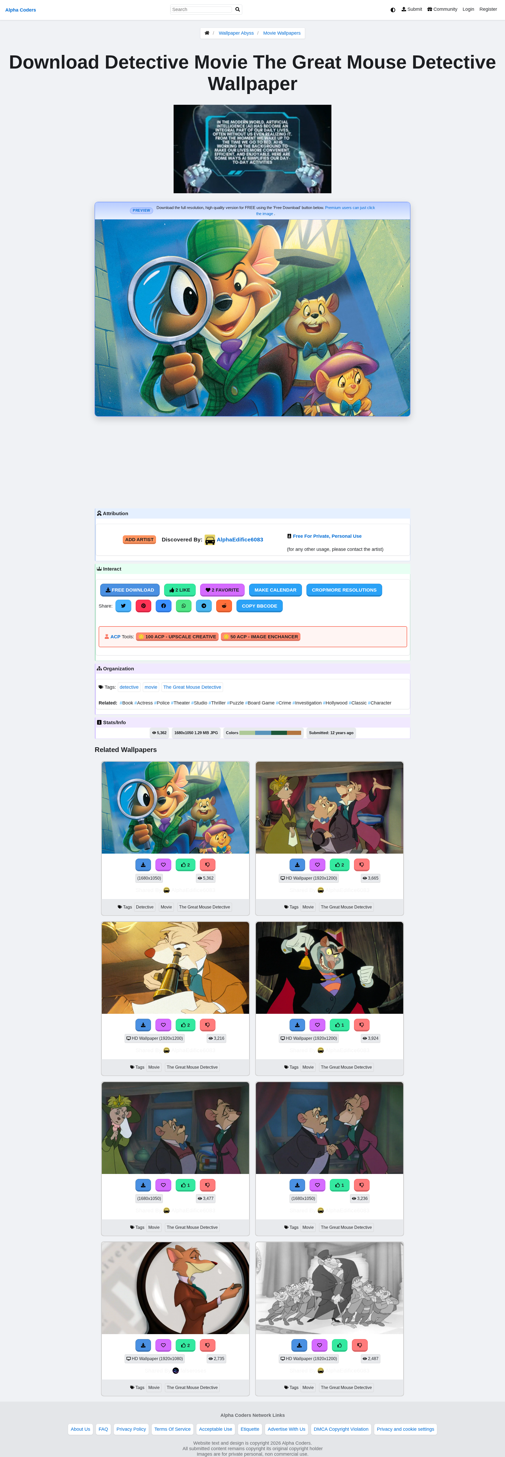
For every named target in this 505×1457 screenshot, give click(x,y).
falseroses (193, 1370)
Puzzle (236, 703)
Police (162, 703)
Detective (145, 907)
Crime (284, 703)
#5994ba (263, 733)
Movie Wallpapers (282, 33)
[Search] (237, 9)
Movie (166, 907)
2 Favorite (224, 590)
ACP (115, 636)
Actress (144, 703)
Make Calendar (275, 590)
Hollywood (336, 703)
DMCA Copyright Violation (341, 1429)
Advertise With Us (286, 1429)
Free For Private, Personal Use (327, 536)
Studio (200, 703)
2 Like (182, 590)
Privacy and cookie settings (405, 1429)
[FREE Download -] (143, 865)
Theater (181, 703)
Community (444, 9)
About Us (80, 1429)
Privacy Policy (131, 1429)
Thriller (218, 703)
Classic (358, 703)
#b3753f (294, 733)
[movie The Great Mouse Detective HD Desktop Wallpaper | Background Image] (329, 852)
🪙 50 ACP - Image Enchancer (260, 636)
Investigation (307, 703)
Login (468, 9)
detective (129, 687)
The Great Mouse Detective (192, 687)
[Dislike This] (208, 865)
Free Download (132, 590)
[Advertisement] (252, 461)
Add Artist (139, 539)
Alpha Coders (20, 10)
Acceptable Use (215, 1429)
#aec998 (247, 733)
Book (127, 703)
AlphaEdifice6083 (240, 539)
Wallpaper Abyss (236, 33)
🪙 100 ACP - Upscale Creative (177, 636)
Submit (414, 9)
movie (151, 687)
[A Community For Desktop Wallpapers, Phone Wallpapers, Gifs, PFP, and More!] (207, 33)
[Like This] (340, 1345)
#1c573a (279, 733)
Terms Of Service (172, 1429)
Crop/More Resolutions (344, 590)
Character (379, 703)
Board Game (260, 703)
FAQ (103, 1429)
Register (488, 9)
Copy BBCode (259, 606)
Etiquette (250, 1429)
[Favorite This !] (163, 865)
